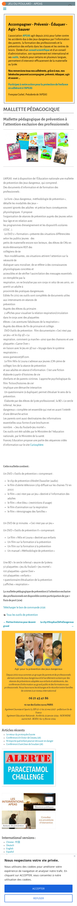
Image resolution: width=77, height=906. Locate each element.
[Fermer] (74, 856)
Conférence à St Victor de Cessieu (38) (23, 738)
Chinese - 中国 (13, 842)
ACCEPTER (38, 888)
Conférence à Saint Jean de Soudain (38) (24, 744)
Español (10, 852)
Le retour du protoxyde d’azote (20, 734)
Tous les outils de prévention (22, 614)
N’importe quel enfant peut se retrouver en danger (29, 741)
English (9, 848)
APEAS (26, 35)
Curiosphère (36, 444)
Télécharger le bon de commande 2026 (24, 607)
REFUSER (38, 898)
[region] (38, 880)
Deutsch (10, 845)
